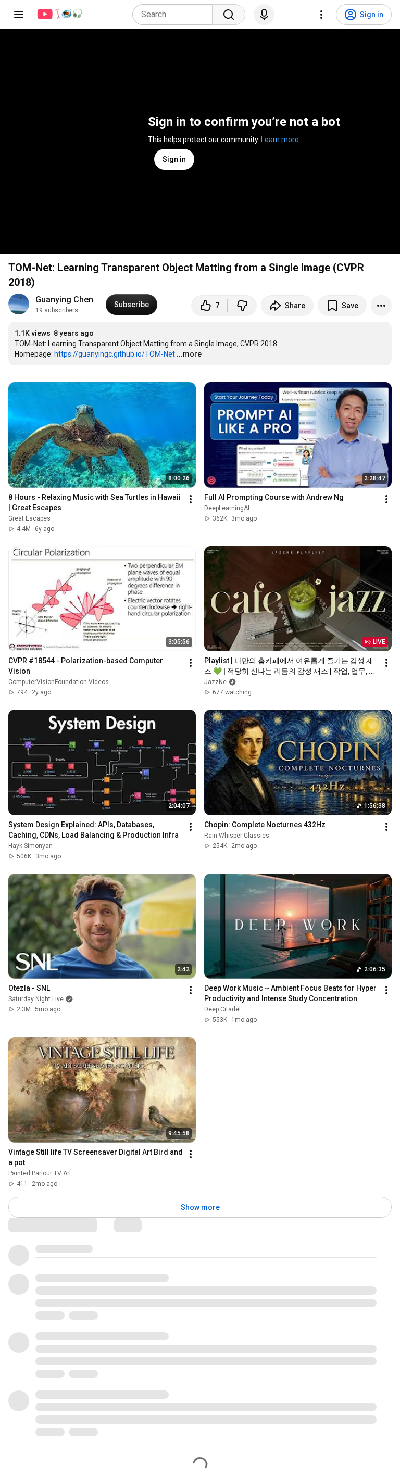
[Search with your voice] (264, 14)
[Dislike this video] (242, 305)
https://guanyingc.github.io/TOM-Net (114, 354)
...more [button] (189, 354)
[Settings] (321, 14)
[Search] (228, 14)
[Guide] (18, 14)
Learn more (280, 139)
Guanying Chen (64, 300)
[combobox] (175, 14)
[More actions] (381, 305)
